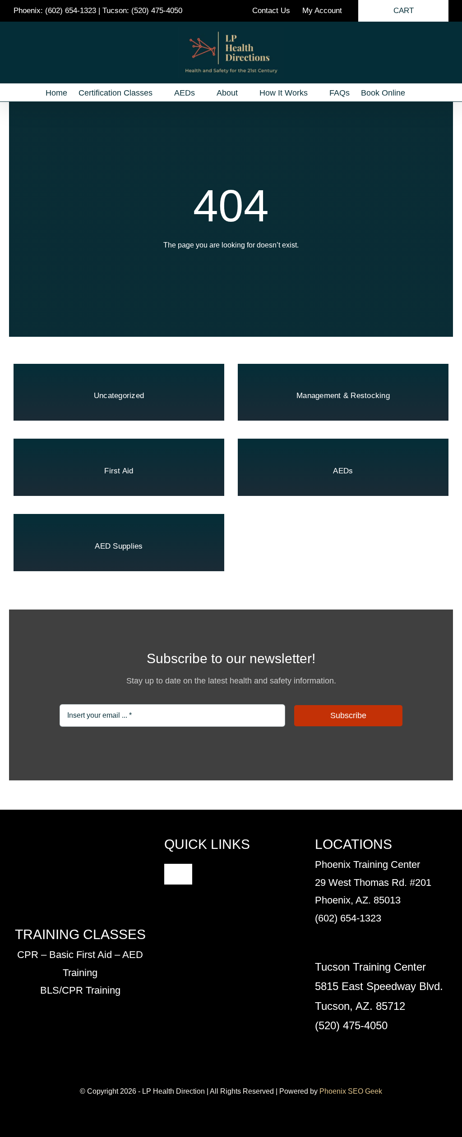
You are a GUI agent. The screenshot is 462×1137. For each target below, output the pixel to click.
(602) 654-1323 (70, 10)
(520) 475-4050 (156, 10)
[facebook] (209, 1074)
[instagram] (238, 1074)
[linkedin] (252, 1074)
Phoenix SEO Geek (350, 1091)
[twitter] (223, 1074)
